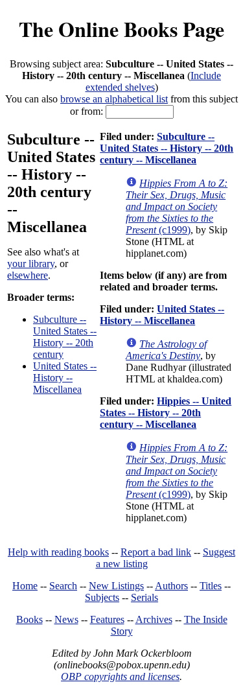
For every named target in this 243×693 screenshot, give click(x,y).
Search (63, 585)
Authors (171, 585)
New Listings (116, 585)
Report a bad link (156, 552)
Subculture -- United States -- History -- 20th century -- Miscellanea (166, 148)
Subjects (102, 597)
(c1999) (176, 206)
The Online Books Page (121, 29)
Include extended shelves (154, 81)
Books (29, 619)
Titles (211, 585)
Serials (144, 597)
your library (30, 263)
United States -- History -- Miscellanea (65, 377)
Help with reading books (58, 552)
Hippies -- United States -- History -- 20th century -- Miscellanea (165, 412)
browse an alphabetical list (114, 98)
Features (107, 619)
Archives (153, 619)
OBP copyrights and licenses (120, 676)
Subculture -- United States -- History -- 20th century (65, 337)
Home (25, 585)
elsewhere (27, 275)
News (66, 619)
